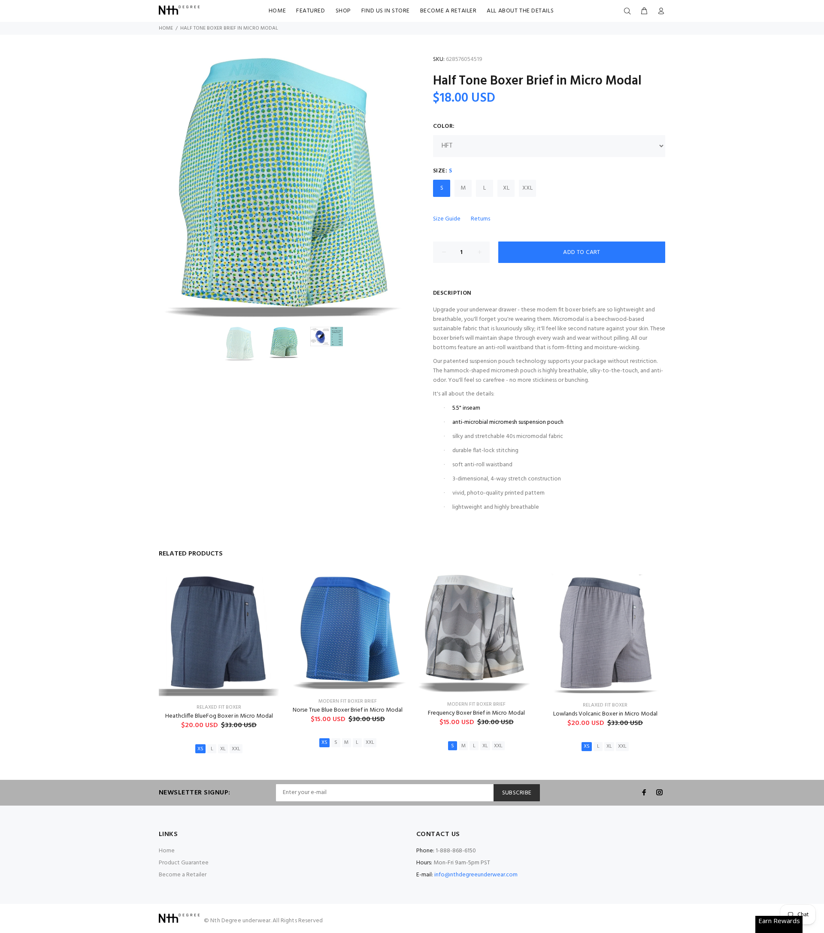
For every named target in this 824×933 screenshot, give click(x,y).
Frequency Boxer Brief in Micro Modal (476, 713)
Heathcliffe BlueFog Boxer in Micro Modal (219, 716)
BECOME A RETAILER (448, 11)
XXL (527, 188)
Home (166, 28)
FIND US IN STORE (385, 11)
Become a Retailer (182, 875)
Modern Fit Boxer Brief (347, 701)
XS (200, 749)
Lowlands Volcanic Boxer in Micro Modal (605, 714)
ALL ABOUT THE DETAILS (520, 11)
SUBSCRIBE (517, 793)
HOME (277, 11)
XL (506, 188)
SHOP (343, 11)
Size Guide (446, 219)
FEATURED (310, 11)
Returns (480, 219)
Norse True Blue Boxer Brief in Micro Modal (348, 710)
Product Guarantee (184, 863)
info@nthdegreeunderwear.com (476, 875)
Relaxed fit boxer (219, 707)
